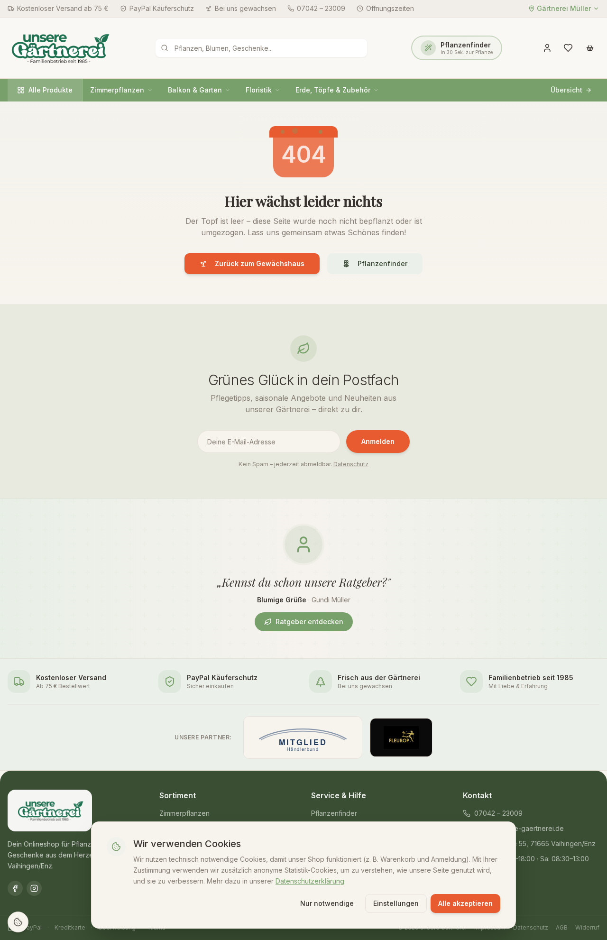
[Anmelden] (547, 47)
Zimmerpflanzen (117, 90)
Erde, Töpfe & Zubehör (332, 90)
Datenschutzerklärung (310, 880)
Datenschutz (350, 464)
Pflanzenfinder (382, 263)
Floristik (259, 90)
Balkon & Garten (195, 90)
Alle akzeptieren (465, 903)
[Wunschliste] (568, 47)
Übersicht (566, 90)
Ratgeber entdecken (309, 621)
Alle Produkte (50, 90)
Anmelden (378, 441)
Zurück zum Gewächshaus (259, 263)
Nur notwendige (327, 903)
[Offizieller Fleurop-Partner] (401, 737)
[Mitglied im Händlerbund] (302, 737)
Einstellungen (396, 903)
